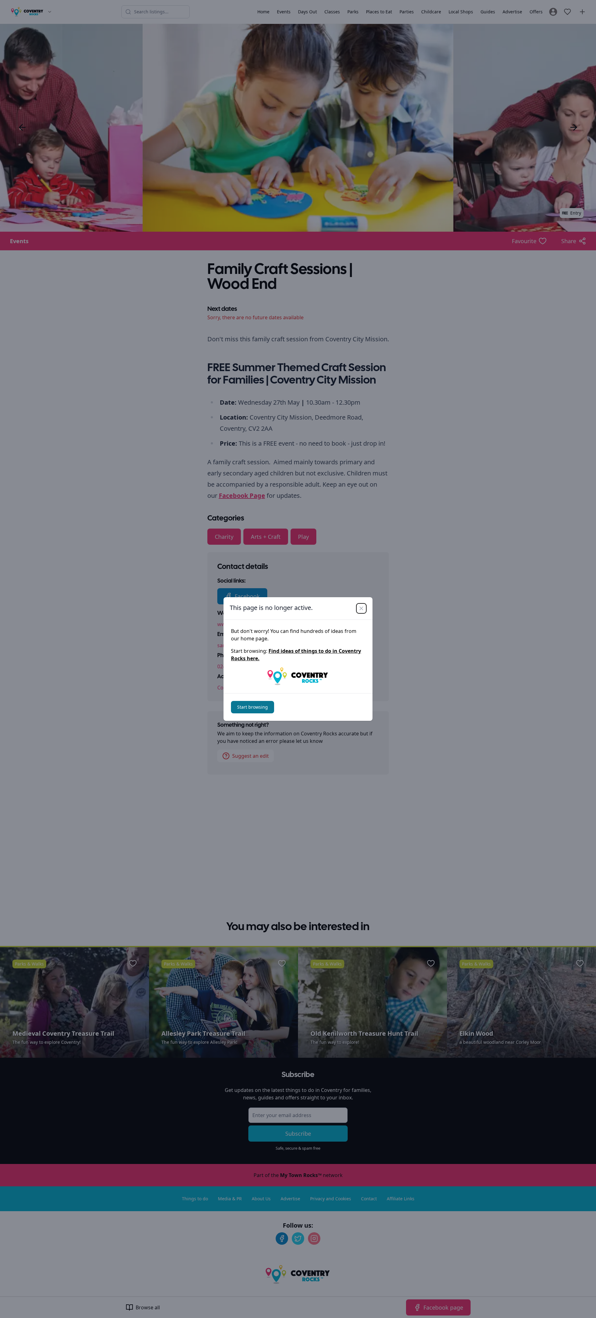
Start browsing (252, 707)
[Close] (361, 608)
